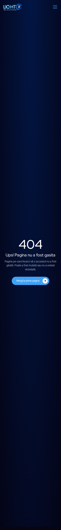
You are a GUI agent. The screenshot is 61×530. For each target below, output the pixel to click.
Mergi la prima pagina (27, 280)
